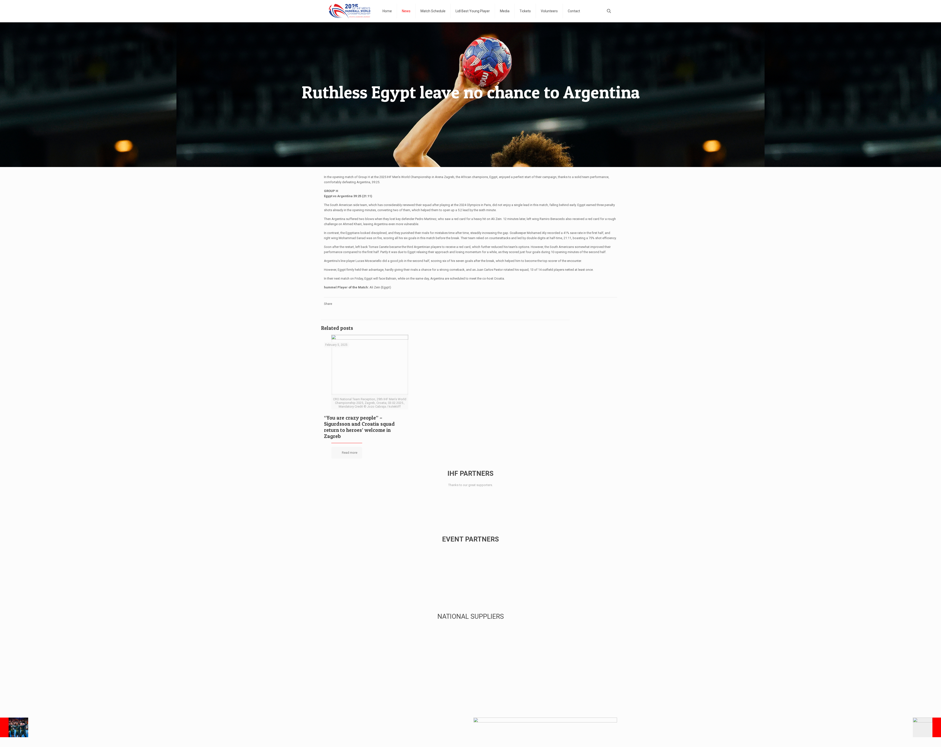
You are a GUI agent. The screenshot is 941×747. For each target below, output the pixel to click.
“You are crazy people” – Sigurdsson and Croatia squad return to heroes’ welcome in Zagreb (359, 427)
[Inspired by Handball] (349, 11)
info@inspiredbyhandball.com (374, 729)
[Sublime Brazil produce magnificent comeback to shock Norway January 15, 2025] (14, 727)
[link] (337, 499)
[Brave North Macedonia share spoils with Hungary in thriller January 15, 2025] (927, 727)
